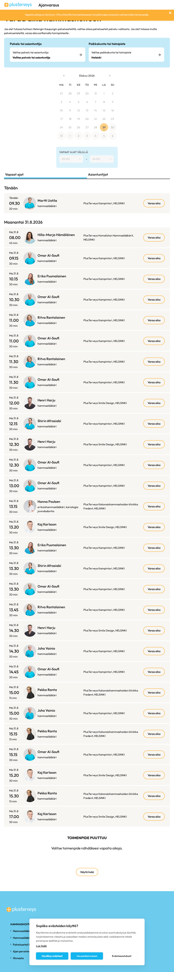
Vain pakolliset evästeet (87, 956)
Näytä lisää (87, 872)
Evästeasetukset (121, 956)
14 (95, 110)
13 (87, 110)
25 (70, 127)
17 (61, 119)
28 (70, 93)
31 (95, 93)
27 (61, 93)
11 (70, 110)
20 (87, 119)
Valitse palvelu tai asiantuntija (30, 52)
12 (78, 110)
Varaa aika (154, 203)
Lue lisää (41, 946)
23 (112, 119)
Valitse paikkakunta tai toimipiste (111, 52)
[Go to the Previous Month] (64, 76)
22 (104, 119)
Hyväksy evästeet (52, 956)
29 (78, 93)
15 (104, 110)
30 (87, 93)
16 (112, 110)
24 (61, 127)
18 (70, 119)
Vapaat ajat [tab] (14, 174)
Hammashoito (20, 924)
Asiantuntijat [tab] (98, 174)
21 (95, 119)
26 (78, 127)
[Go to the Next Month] (110, 76)
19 (78, 119)
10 (61, 110)
